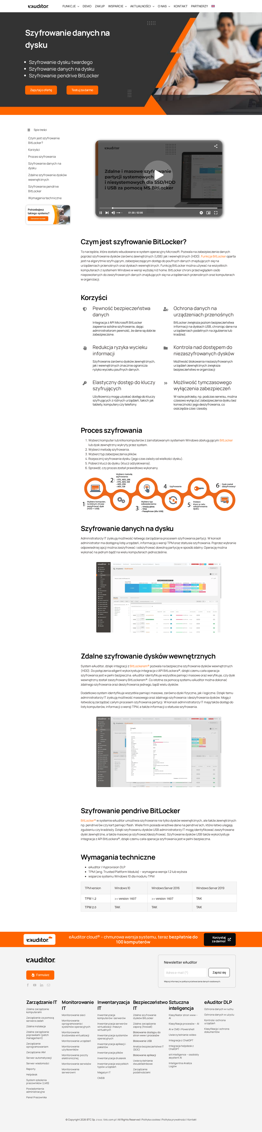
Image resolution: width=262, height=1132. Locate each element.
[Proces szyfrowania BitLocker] (159, 475)
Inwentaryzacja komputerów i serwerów (111, 1016)
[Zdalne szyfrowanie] (159, 129)
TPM (91, 872)
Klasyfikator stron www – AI (183, 1016)
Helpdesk (31, 1074)
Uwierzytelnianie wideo (182, 1034)
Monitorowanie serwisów (76, 1063)
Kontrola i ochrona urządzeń (215, 1021)
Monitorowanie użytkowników (70, 1048)
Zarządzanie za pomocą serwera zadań (40, 1019)
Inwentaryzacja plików (110, 1052)
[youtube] (34, 985)
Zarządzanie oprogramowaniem (37, 1045)
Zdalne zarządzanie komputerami (37, 1010)
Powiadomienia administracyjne (35, 1090)
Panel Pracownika (36, 1097)
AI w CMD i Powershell (181, 1029)
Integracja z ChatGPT (181, 1040)
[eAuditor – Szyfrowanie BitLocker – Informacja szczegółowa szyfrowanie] (158, 718)
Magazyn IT (104, 1072)
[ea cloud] (39, 939)
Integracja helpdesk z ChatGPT (181, 1047)
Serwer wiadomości (37, 1063)
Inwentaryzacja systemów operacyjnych (112, 1037)
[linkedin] (41, 985)
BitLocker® (88, 820)
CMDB (101, 1078)
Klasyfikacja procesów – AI (184, 1023)
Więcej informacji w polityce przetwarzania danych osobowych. (192, 981)
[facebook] (27, 985)
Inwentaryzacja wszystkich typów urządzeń (113, 1065)
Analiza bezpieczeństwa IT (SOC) (148, 1048)
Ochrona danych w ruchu (218, 1009)
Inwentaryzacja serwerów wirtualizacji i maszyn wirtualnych (112, 1026)
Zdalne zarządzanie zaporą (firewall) (144, 1025)
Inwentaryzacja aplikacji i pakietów (111, 1045)
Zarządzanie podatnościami (141, 1071)
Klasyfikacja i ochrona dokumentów (216, 1030)
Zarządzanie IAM (35, 1052)
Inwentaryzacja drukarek (111, 1058)
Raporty (30, 1069)
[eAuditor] (38, 3)
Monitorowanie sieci (73, 1015)
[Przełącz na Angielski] (213, 6)
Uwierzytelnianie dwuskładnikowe (143, 1062)
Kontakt (192, 1119)
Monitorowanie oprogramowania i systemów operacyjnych (76, 1023)
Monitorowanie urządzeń (76, 1041)
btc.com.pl (110, 1119)
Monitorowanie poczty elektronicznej (75, 1056)
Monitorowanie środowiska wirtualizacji (75, 1034)
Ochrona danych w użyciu (219, 1014)
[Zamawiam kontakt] (48, 207)
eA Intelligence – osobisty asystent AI (184, 1056)
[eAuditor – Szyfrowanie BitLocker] (158, 563)
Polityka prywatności (174, 1119)
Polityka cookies (150, 1119)
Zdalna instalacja (36, 1026)
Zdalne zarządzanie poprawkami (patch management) (37, 1035)
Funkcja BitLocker (213, 256)
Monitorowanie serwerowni (70, 1071)
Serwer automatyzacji (39, 1057)
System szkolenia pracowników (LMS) (37, 1081)
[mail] (48, 985)
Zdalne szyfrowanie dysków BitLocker (144, 1016)
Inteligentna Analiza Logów (180, 1064)
